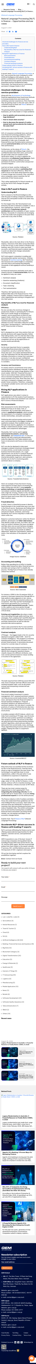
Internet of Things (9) (10, 971)
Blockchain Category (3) (11, 952)
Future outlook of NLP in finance (12, 65)
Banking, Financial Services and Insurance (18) (18, 944)
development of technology (21, 95)
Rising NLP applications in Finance (13, 53)
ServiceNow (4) (8, 921)
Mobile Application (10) (10, 986)
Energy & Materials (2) (10, 963)
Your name (5, 877)
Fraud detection (9, 57)
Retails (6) (6, 994)
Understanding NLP (10, 47)
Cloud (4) (6, 932)
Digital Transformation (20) (12, 955)
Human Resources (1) (10, 924)
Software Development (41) (12, 998)
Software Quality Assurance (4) (13, 1002)
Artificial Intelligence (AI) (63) (13, 940)
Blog (19, 9)
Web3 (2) (6, 1010)
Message (4, 897)
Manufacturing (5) (9, 982)
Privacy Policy (5, 1335)
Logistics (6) (7, 979)
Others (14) (6, 1013)
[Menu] (2, 4)
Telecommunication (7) (10, 1006)
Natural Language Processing (22, 73)
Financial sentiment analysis (13, 63)
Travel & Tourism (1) (9, 928)
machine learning (16, 260)
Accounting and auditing (12, 59)
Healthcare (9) (8, 967)
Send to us (17, 906)
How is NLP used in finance (10, 46)
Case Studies (5, 1333)
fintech (23, 104)
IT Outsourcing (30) (9, 975)
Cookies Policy (16, 1335)
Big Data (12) (7, 948)
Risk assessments (10, 55)
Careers (26, 1333)
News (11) (6, 990)
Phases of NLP (20, 819)
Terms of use (27, 1335)
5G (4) (5, 936)
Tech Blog (15, 1333)
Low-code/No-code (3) (11, 917)
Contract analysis (10, 61)
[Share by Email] (16, 31)
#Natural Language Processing (11, 15)
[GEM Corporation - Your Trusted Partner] (11, 4)
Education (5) (7, 959)
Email (3, 887)
